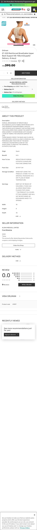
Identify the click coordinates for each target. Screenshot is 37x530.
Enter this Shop (18, 96)
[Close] (34, 515)
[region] (18, 521)
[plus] (10, 73)
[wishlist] (19, 61)
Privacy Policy (25, 528)
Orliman (5, 50)
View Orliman (9, 296)
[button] (34, 9)
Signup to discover (10, 334)
